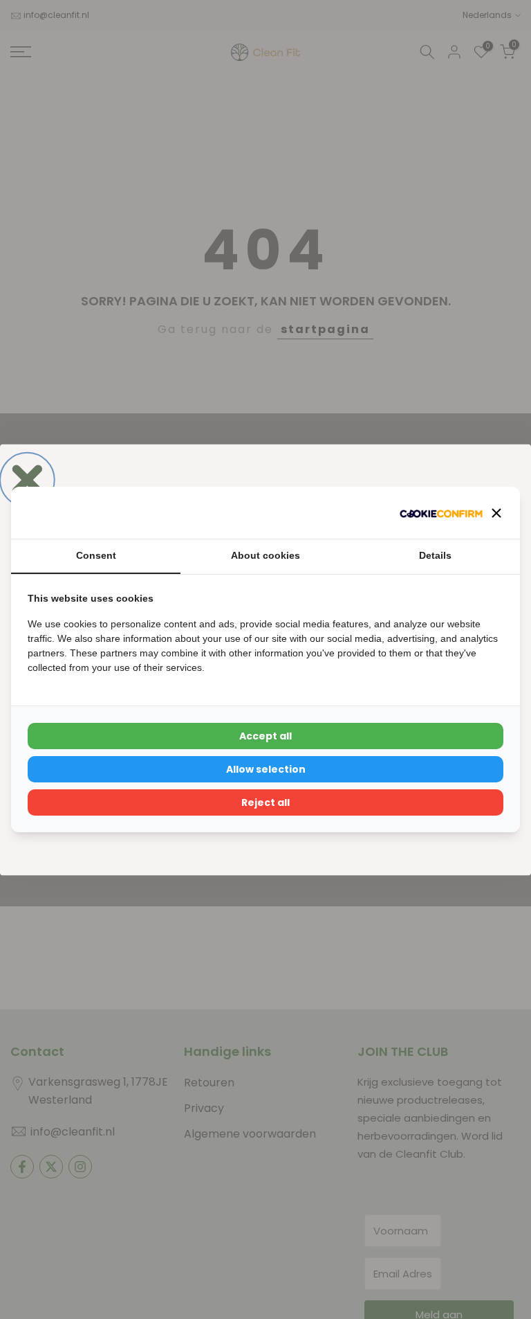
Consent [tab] (96, 555)
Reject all (265, 802)
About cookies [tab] (265, 555)
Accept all (265, 736)
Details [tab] (435, 555)
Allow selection (266, 769)
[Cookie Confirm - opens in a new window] (441, 512)
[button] (496, 513)
